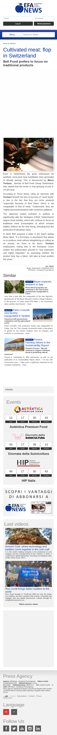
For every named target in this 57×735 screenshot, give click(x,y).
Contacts (31, 696)
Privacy (39, 696)
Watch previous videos (28, 604)
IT (14, 712)
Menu (12, 34)
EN (6, 712)
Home (5, 43)
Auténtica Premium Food (28, 427)
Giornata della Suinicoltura (28, 453)
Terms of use (7, 698)
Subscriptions (22, 696)
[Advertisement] (28, 107)
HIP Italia (28, 480)
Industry (13, 43)
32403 (5, 692)
